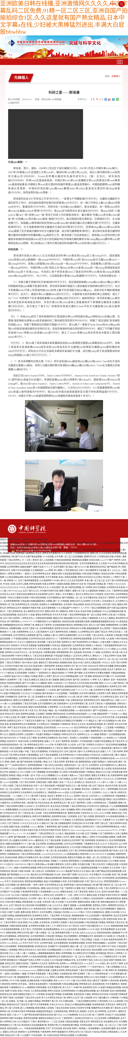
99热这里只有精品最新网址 (33, 601)
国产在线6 (113, 850)
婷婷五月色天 (67, 867)
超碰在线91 (29, 850)
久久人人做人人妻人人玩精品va (23, 953)
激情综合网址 (84, 902)
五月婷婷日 (94, 765)
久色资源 (109, 635)
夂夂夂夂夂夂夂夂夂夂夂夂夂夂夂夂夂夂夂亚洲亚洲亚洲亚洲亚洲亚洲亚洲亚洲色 (42, 563)
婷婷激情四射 (63, 652)
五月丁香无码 (75, 826)
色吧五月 (47, 717)
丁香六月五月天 (98, 864)
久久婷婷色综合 (34, 837)
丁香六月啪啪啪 (112, 967)
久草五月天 (113, 844)
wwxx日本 (49, 744)
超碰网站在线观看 (89, 867)
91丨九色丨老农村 (30, 560)
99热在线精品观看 (70, 984)
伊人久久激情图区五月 (62, 717)
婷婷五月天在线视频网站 (48, 867)
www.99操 (91, 714)
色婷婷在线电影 (28, 714)
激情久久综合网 (112, 912)
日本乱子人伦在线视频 (115, 1015)
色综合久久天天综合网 (79, 683)
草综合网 (67, 1028)
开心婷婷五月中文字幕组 (84, 953)
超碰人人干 (49, 741)
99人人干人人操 (68, 980)
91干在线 (21, 738)
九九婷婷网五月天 (86, 632)
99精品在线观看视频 (52, 878)
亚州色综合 (37, 652)
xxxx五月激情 (73, 898)
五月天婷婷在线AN (67, 755)
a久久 (5, 905)
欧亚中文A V (51, 638)
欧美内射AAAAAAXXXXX (92, 854)
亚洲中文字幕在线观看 (34, 577)
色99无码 (41, 950)
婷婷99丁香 (119, 577)
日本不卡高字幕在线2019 (91, 926)
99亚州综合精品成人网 (85, 885)
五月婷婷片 (106, 652)
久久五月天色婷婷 (75, 580)
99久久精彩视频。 (67, 1001)
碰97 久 (56, 601)
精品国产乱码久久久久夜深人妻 (80, 871)
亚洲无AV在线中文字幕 (80, 1008)
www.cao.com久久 (116, 710)
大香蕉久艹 (33, 673)
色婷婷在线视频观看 (82, 638)
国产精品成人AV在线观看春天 (95, 686)
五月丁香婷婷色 (63, 741)
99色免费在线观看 (66, 710)
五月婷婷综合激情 (36, 926)
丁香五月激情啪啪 (98, 608)
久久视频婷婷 (45, 580)
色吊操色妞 (101, 953)
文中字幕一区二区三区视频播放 (69, 556)
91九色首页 (67, 553)
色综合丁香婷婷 (54, 796)
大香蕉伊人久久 (98, 789)
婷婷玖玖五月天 (14, 608)
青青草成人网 (72, 761)
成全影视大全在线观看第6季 (34, 1025)
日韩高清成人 (113, 1032)
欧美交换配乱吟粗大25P (24, 994)
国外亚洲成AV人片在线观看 (54, 693)
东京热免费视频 (107, 929)
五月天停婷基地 (92, 758)
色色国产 (119, 731)
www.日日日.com (14, 943)
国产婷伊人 (87, 649)
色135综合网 (12, 830)
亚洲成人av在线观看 (79, 738)
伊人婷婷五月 (120, 792)
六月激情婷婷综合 (81, 553)
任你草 (89, 943)
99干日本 (83, 666)
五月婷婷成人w (36, 895)
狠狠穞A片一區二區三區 (46, 850)
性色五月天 (10, 963)
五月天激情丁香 (61, 567)
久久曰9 (17, 919)
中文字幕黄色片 (113, 984)
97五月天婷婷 (70, 902)
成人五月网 (36, 813)
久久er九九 (98, 813)
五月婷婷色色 (78, 645)
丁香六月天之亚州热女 (53, 765)
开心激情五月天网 (92, 779)
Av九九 (106, 926)
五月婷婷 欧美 (46, 943)
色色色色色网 (17, 659)
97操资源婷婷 (106, 915)
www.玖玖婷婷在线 (99, 973)
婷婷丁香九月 (53, 676)
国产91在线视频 (100, 710)
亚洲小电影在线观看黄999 (12, 844)
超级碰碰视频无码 (73, 686)
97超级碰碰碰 (110, 703)
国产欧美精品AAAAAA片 (18, 874)
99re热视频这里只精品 (69, 1025)
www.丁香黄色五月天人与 (109, 956)
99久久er (106, 662)
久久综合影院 (105, 553)
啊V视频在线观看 (56, 700)
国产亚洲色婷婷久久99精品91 (86, 642)
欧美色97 (104, 734)
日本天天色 (109, 594)
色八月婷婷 (87, 587)
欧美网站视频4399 (8, 642)
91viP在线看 (48, 556)
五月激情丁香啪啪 (44, 714)
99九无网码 (103, 867)
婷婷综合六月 (82, 659)
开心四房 (63, 772)
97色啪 (76, 950)
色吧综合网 (112, 919)
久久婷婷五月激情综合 (21, 816)
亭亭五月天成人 (115, 632)
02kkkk (77, 867)
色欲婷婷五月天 (44, 758)
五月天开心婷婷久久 (82, 655)
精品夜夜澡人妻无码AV (111, 748)
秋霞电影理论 (56, 604)
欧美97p (42, 676)
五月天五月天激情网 (73, 844)
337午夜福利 (65, 820)
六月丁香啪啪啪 (38, 772)
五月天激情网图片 (108, 909)
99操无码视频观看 (63, 560)
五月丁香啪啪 (91, 833)
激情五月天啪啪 (75, 857)
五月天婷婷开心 (118, 690)
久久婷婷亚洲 (78, 820)
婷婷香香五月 (85, 984)
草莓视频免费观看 (26, 946)
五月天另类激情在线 (88, 563)
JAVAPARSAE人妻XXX (24, 864)
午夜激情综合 (15, 987)
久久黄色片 (85, 898)
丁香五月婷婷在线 (78, 806)
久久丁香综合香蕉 (52, 840)
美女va (57, 980)
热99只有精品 (99, 587)
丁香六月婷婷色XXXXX (114, 888)
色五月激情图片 (71, 936)
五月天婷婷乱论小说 (53, 885)
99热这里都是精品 (59, 919)
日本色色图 (120, 676)
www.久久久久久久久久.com (53, 854)
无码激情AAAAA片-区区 (88, 929)
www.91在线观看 (10, 782)
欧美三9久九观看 (30, 922)
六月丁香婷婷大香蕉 (40, 820)
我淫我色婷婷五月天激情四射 (23, 724)
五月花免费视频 (60, 943)
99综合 (26, 991)
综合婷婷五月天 (35, 549)
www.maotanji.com (65, 727)
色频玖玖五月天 (14, 720)
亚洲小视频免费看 (118, 991)
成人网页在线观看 (73, 587)
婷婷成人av (12, 580)
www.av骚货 (84, 731)
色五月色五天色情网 (60, 806)
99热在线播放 (46, 980)
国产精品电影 (20, 837)
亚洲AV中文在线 (7, 956)
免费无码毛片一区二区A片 (76, 765)
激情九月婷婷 (22, 956)
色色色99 (15, 645)
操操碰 (78, 789)
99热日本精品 (83, 755)
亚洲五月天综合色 (93, 604)
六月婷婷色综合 (99, 803)
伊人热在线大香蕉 (82, 799)
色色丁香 (116, 874)
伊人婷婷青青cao (14, 621)
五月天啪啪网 (19, 878)
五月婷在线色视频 (58, 857)
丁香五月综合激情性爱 (42, 655)
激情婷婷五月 (97, 731)
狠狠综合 (121, 909)
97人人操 (11, 632)
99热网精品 (119, 727)
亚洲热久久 (79, 782)
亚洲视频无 (64, 946)
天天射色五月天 (56, 751)
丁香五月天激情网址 (39, 751)
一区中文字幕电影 (61, 758)
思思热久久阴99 (100, 905)
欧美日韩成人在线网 (44, 1008)
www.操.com (5, 703)
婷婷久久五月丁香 (75, 997)
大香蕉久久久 (39, 847)
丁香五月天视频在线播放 (90, 970)
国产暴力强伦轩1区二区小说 (108, 885)
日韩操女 (73, 632)
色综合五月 (91, 782)
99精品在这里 (112, 864)
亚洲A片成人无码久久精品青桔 (87, 662)
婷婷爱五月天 (77, 963)
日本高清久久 (108, 601)
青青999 (35, 912)
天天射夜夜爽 (86, 741)
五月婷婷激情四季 (11, 601)
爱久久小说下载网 (97, 625)
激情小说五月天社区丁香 (52, 888)
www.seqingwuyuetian (26, 970)
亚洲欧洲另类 (33, 980)
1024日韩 (101, 549)
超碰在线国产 (26, 567)
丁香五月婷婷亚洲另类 (30, 854)
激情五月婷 (50, 611)
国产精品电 (112, 567)
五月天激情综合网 (76, 881)
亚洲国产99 (53, 946)
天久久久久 (16, 731)
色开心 (21, 669)
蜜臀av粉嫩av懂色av (79, 837)
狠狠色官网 (66, 645)
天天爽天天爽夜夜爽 (36, 973)
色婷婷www (65, 963)
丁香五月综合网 (61, 1008)
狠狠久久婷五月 (10, 1032)
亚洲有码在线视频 (94, 724)
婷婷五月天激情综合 (51, 553)
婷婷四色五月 (58, 799)
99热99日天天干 (29, 649)
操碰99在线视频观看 (73, 748)
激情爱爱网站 (85, 761)
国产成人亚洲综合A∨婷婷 (85, 679)
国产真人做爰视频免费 (30, 939)
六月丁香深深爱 (80, 891)
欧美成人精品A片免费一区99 (22, 775)
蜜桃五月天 (58, 618)
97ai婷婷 (9, 837)
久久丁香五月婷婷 (56, 761)
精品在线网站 (58, 673)
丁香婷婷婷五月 (65, 638)
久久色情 (59, 902)
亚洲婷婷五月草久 (40, 915)
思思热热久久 (45, 673)
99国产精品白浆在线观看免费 (108, 871)
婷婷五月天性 (23, 932)
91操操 (23, 973)
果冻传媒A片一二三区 (47, 1021)
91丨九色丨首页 (71, 895)
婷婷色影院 (74, 861)
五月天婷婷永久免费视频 (24, 635)
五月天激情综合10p (108, 765)
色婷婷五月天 (116, 686)
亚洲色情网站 (121, 878)
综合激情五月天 (111, 1021)
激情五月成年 (66, 679)
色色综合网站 (43, 861)
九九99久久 (57, 905)
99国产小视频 (13, 912)
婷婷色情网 (41, 987)
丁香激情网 (73, 693)
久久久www (68, 796)
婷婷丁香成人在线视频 (13, 997)
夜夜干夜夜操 (115, 960)
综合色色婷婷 (97, 898)
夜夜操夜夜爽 (78, 915)
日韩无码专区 (23, 936)
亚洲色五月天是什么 (84, 1018)
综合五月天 (22, 614)
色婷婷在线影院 (14, 683)
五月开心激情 (22, 584)
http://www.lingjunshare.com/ (83, 830)
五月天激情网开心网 (47, 703)
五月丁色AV (26, 929)
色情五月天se (92, 956)
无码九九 (84, 878)
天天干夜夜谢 (51, 577)
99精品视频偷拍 (118, 673)
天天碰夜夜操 (119, 857)
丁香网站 (9, 919)
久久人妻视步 (104, 679)
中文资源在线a (33, 888)
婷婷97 (75, 1028)
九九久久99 (95, 748)
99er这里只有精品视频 (10, 693)
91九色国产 (25, 1035)
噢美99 (3, 679)
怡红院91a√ (108, 577)
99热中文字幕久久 (23, 655)
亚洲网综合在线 (107, 758)
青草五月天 (49, 895)
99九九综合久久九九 (39, 977)
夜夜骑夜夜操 (117, 926)
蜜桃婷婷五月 (54, 956)
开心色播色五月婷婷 (18, 840)
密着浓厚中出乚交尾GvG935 (113, 700)
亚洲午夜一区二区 (26, 697)
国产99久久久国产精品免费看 (28, 556)
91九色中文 (8, 864)
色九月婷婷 (105, 628)
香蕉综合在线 (66, 891)
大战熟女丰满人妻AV (110, 755)
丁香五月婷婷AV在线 (112, 655)
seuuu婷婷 (48, 570)
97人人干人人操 (85, 690)
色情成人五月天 (87, 1011)
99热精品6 (90, 772)
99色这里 (120, 936)
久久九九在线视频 (68, 929)
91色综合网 (113, 980)
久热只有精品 (64, 779)
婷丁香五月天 (118, 741)
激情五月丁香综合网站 (49, 662)
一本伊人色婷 (37, 885)
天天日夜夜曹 (44, 649)
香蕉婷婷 (27, 690)
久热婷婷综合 (108, 796)
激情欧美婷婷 (112, 625)
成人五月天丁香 (65, 649)
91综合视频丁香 (57, 587)
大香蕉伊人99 (108, 820)
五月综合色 (120, 950)
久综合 (54, 649)
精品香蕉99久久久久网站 (75, 618)
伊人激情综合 (62, 611)
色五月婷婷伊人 (120, 799)
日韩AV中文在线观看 (20, 570)
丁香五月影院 (84, 775)
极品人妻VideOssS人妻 (79, 567)
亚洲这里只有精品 (53, 994)
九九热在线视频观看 (38, 956)
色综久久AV (27, 909)
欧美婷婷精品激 (119, 553)
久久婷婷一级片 (35, 898)
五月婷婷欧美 (33, 1032)
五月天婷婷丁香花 (84, 960)
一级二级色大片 (74, 549)
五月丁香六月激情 (86, 816)
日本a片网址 (108, 950)
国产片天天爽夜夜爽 (39, 1004)
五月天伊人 (112, 1011)
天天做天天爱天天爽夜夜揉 (23, 1011)
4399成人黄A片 (59, 580)
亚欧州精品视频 (107, 902)
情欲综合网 (25, 885)
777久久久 (69, 782)
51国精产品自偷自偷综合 (57, 847)
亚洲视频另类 (98, 984)
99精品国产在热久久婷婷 (29, 960)
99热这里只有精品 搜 (96, 584)
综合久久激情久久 (110, 809)
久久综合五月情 (26, 809)
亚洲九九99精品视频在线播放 (78, 1004)
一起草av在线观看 (11, 973)
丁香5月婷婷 (117, 751)
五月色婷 (68, 604)
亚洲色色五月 (41, 946)
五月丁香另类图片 (80, 707)
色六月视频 (44, 857)
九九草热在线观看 (39, 991)
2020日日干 (67, 950)
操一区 (71, 789)
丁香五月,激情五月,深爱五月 (35, 679)
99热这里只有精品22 (63, 655)
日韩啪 (49, 601)
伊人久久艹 (67, 987)
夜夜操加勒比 (73, 854)
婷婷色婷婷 (49, 666)
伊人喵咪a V (59, 570)
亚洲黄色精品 (11, 758)
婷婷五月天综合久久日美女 (90, 577)
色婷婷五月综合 (61, 628)
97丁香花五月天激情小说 (33, 720)
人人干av (9, 867)
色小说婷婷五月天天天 (34, 611)
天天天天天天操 (60, 614)
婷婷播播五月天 (86, 936)
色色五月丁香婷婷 (106, 597)
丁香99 (33, 1021)
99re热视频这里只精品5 (101, 799)
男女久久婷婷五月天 (85, 594)
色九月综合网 (28, 905)
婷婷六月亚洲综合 (15, 820)
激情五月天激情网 (21, 700)
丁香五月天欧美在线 (23, 785)
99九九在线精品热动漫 (113, 611)
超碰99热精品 (34, 1001)
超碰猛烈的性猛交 (44, 1011)
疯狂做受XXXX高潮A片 (104, 936)
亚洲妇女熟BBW (19, 765)
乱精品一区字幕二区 (18, 1001)
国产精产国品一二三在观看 (101, 727)
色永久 (38, 553)
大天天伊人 (96, 601)
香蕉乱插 (104, 806)
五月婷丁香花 (77, 779)
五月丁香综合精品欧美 (90, 768)
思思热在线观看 (30, 1018)
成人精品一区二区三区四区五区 (97, 857)
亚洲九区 (60, 768)
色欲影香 (93, 659)
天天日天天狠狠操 (28, 645)
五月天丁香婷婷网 (19, 967)
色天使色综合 (72, 570)
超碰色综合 (31, 642)
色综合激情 (97, 950)
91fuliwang (17, 591)
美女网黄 (41, 642)
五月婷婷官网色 (36, 741)
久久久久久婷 (85, 1015)
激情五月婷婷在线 (43, 614)
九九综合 (72, 744)
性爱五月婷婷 (48, 584)
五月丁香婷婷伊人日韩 (81, 803)
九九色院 (4, 826)
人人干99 (85, 608)
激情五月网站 (22, 963)
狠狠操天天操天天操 (31, 608)
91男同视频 (102, 1001)
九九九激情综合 (59, 697)
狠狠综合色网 (47, 939)
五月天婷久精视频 (87, 693)
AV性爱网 (40, 994)
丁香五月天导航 (53, 642)
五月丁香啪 (31, 738)
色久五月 (28, 666)
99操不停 (78, 987)
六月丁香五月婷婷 (27, 782)
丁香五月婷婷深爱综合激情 (53, 731)
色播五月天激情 (61, 967)
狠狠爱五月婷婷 (16, 734)
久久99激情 (113, 861)
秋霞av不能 (24, 751)
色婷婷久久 (67, 642)
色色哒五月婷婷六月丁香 (67, 666)
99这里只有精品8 (43, 734)
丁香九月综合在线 (19, 707)
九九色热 (103, 563)
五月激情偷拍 (13, 779)
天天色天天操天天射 (14, 666)
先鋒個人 (115, 76)
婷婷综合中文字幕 (78, 628)
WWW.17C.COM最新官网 (34, 621)
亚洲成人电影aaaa (69, 775)
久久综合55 (29, 806)
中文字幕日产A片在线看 (100, 874)
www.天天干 (5, 881)
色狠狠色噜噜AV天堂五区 (48, 645)
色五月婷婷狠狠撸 (117, 840)
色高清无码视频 (115, 939)
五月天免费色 (46, 912)
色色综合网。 (6, 796)
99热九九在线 (10, 717)
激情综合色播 (43, 970)
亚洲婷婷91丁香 (14, 679)
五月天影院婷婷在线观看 (46, 779)
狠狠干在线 (38, 567)
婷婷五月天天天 (69, 734)
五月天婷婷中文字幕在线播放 (96, 673)
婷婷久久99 (89, 977)
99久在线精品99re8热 (111, 720)
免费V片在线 (11, 991)
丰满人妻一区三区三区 (94, 580)
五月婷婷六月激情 (58, 922)
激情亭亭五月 (90, 556)
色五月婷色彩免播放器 (116, 744)
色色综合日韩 (107, 573)
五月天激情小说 (12, 885)
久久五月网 (115, 867)
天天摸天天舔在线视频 (103, 847)
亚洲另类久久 (102, 840)
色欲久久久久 (95, 891)
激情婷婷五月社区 (116, 905)
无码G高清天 (72, 731)
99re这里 (37, 902)
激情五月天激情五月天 (28, 857)
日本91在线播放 (67, 809)
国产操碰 (78, 673)
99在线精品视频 (54, 950)
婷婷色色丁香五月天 (115, 922)
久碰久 (103, 963)
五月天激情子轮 (54, 987)
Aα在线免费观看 (18, 888)
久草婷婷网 (53, 707)
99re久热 (15, 895)
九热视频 (88, 997)
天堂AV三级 (27, 919)
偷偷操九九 (14, 772)
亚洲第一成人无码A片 (34, 871)
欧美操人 (83, 1028)
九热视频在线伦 (61, 1011)
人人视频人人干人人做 (23, 796)
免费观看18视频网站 (25, 553)
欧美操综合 (12, 960)
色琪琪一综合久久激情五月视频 (14, 597)
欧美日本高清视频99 (38, 984)
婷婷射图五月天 (81, 625)
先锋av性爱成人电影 (78, 669)
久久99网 (80, 833)
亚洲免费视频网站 (51, 929)
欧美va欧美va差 (12, 761)
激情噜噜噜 (28, 748)
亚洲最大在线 (9, 553)
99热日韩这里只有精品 (95, 922)
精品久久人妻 (95, 720)
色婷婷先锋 (69, 885)
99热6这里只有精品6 (91, 573)
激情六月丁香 (78, 591)
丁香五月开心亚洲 (32, 997)
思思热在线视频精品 (34, 881)
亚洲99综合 (86, 950)
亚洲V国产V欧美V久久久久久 (75, 874)
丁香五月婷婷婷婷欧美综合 (54, 813)
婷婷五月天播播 (106, 666)
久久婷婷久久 (121, 601)
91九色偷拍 (36, 693)
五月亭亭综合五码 (37, 638)
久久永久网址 (65, 707)
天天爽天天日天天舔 (12, 649)
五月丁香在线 (15, 905)
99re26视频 (25, 772)
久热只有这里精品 (35, 727)
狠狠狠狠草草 (23, 977)
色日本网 (87, 652)
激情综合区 (117, 813)
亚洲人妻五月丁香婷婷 (97, 980)
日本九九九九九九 (88, 932)
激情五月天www (100, 649)
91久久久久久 (107, 779)
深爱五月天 (84, 1021)
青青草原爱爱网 (111, 881)
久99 (30, 840)
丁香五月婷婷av (14, 560)
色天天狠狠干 (101, 977)
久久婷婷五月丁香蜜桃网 (48, 724)
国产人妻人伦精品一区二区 (42, 932)
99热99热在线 (121, 638)
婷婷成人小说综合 (93, 645)
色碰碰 (23, 980)
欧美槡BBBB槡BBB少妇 (44, 768)
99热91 (82, 912)
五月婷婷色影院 (46, 628)
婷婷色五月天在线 (100, 994)
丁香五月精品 (86, 939)
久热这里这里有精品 (72, 573)
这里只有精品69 (99, 761)
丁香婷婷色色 (51, 826)
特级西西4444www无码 (58, 792)
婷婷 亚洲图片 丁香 (81, 973)
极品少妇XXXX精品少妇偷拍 (24, 676)
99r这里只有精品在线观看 (109, 987)
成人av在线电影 (46, 560)
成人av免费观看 (27, 1008)
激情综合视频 (74, 813)
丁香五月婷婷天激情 (14, 806)
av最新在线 (38, 840)
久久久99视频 (84, 635)
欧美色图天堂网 (62, 932)
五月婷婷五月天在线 (115, 587)
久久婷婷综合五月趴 (109, 697)
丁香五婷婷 (54, 915)
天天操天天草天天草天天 (109, 895)
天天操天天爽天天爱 (49, 591)
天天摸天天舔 (60, 744)
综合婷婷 (59, 895)
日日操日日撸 (84, 864)
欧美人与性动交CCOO (58, 683)
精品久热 (77, 649)
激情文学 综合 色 (78, 584)
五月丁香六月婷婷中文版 (55, 549)
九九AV (103, 844)
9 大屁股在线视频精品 (13, 850)
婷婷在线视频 (35, 584)
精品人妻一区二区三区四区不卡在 (85, 946)
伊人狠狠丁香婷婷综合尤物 (29, 717)
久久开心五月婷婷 (78, 967)
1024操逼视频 (38, 690)
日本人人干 (51, 926)
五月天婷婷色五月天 (41, 573)
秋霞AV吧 (95, 902)
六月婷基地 (72, 816)
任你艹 (36, 785)
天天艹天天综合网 (54, 1028)
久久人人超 (34, 632)
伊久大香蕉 (8, 785)
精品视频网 (70, 833)
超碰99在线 (14, 826)
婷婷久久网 (107, 614)
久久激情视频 (37, 570)
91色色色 (63, 861)
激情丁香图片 (65, 591)
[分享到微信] (117, 99)
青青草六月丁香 (7, 604)
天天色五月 (95, 755)
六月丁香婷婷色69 (106, 833)
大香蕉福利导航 (89, 549)
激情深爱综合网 (25, 768)
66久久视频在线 (77, 758)
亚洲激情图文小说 (43, 905)
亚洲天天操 (86, 611)
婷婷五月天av (29, 618)
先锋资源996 (62, 703)
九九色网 (110, 638)
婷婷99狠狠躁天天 (60, 1032)
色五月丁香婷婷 (114, 669)
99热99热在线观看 (37, 597)
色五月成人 (64, 738)
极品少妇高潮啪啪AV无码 (55, 881)
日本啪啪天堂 (11, 697)
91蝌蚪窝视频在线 (112, 898)
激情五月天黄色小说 (100, 775)
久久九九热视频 (115, 1001)
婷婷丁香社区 (40, 796)
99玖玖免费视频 (7, 549)
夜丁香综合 (116, 1008)
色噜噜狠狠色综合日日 (13, 625)
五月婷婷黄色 (13, 567)
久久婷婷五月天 (42, 806)
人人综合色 (51, 690)
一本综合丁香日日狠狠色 (11, 748)
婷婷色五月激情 (67, 1035)
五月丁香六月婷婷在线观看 (81, 850)
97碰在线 (9, 673)
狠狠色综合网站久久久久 (50, 1018)
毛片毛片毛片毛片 (8, 738)
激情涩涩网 (57, 573)
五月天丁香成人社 (30, 628)
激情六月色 (58, 782)
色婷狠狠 (13, 950)
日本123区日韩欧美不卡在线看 (92, 570)
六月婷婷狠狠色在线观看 (39, 686)
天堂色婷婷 (37, 929)
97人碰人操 (45, 669)
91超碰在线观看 (62, 584)
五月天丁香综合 (96, 703)
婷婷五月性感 (19, 755)
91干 (86, 720)
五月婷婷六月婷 (103, 693)
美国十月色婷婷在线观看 (25, 867)
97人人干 (48, 567)
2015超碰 (96, 652)
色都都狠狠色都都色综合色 (102, 621)
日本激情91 (94, 697)
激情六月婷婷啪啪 (64, 953)
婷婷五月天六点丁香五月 (68, 926)
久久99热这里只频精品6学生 (63, 960)
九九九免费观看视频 (18, 686)
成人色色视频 (103, 991)
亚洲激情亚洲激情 (77, 943)
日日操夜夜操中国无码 (62, 625)
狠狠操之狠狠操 (32, 669)
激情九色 (94, 553)
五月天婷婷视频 (35, 967)
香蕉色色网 (11, 932)
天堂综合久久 (87, 813)
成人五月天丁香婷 (115, 963)
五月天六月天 (95, 878)
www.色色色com (109, 738)
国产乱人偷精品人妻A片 (47, 635)
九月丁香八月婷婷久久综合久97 (91, 744)
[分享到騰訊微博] (113, 99)
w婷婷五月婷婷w (14, 573)
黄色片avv (97, 655)
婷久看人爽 (117, 652)
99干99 (82, 895)
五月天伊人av (95, 796)
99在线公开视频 (99, 1032)
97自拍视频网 (95, 738)
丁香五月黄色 (53, 973)
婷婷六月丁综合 (109, 946)
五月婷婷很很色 (68, 991)
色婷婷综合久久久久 (31, 731)
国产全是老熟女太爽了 (67, 690)
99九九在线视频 (92, 915)
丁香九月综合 (97, 635)
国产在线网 (63, 826)
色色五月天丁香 (12, 1035)
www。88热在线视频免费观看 (31, 1028)
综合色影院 (63, 850)
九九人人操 (108, 792)
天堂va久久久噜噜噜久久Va (48, 775)
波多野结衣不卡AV (93, 820)
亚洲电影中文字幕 (43, 697)
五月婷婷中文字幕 (101, 690)
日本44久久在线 (101, 960)
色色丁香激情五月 (89, 888)
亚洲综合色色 (18, 881)
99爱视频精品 (32, 755)
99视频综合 (65, 724)
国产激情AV (109, 731)
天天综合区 (66, 915)
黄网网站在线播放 (80, 560)
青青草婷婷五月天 (92, 700)
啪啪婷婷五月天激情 (100, 1008)
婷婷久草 (113, 970)
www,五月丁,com (91, 963)
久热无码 (34, 604)
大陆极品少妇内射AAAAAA (65, 912)
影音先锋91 (38, 666)
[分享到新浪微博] (109, 99)
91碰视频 (24, 895)
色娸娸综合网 (66, 662)
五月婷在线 (44, 922)
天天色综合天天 (10, 813)
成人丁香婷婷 (98, 1015)
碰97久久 (58, 1015)
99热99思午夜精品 (13, 902)
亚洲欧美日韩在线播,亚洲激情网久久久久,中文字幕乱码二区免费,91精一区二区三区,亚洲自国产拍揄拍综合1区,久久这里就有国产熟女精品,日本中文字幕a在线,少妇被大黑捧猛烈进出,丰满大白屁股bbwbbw (64, 17)
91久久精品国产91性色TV (68, 608)
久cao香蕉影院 (28, 987)
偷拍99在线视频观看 (37, 707)
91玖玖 (3, 912)
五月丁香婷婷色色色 (59, 632)
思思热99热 (53, 963)
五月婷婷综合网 (18, 803)
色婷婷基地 (90, 840)
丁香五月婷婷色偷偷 (77, 614)
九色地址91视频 (81, 909)
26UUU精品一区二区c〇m (104, 1025)
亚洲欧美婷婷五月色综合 (16, 898)
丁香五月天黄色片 (13, 662)
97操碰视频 (92, 618)
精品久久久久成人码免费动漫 (109, 772)
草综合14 (111, 953)
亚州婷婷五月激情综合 (47, 738)
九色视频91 (29, 734)
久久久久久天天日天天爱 (103, 717)
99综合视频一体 (38, 1035)
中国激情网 (120, 796)
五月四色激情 (21, 673)
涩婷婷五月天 (88, 826)
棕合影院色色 (58, 686)
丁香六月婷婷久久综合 (56, 789)
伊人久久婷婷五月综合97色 (53, 997)
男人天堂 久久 (31, 710)
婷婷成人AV (121, 953)
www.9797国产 (106, 560)
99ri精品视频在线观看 (86, 991)
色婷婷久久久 (83, 734)
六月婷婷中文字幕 (28, 861)
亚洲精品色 (97, 611)
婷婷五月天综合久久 (27, 950)
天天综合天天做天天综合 (50, 830)
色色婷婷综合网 (59, 816)
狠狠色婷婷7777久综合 (107, 714)
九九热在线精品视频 (14, 577)
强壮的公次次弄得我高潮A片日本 (46, 874)
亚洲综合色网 (11, 857)
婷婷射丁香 (29, 625)
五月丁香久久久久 (31, 591)
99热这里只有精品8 (54, 936)
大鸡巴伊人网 (48, 902)
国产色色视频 (26, 761)
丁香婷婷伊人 (68, 1018)
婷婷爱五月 (74, 1011)
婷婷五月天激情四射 (41, 816)
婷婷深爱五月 (97, 1021)
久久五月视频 (100, 1018)
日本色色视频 (60, 939)
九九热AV (59, 833)
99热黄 (107, 813)
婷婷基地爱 (27, 902)
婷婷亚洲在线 (59, 714)
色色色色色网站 (104, 932)
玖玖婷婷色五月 (22, 604)
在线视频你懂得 (108, 1028)
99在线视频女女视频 (97, 669)
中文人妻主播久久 (101, 997)
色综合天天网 (111, 785)
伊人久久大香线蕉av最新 (54, 898)
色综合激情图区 (10, 669)
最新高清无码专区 (98, 567)
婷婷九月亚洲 (54, 991)
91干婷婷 (69, 673)
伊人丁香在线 (24, 813)
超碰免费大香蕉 (82, 621)
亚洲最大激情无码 (55, 864)
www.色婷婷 (5, 676)
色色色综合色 (40, 909)
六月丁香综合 (13, 823)
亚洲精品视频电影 (55, 844)
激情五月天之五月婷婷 (80, 601)
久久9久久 (25, 693)
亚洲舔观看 (68, 994)
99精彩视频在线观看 (18, 926)
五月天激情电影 (48, 608)
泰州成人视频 (17, 871)
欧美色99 (44, 632)
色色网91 (75, 741)
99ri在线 (45, 960)
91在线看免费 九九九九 (48, 891)
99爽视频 (114, 997)
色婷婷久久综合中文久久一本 (18, 652)
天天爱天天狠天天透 (28, 830)
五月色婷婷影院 (37, 936)
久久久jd (13, 768)
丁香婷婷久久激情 (72, 888)
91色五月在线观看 (76, 922)
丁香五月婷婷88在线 (117, 823)
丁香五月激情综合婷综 (86, 1001)
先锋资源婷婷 (117, 775)
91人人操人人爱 (43, 799)
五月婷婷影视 (121, 594)
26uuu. (27, 820)
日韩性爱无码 (77, 700)
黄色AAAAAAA (106, 683)
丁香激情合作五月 (91, 844)
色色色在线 (79, 994)
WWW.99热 (14, 980)
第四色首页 (100, 816)
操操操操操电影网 (46, 953)
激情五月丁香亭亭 (43, 625)
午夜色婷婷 (45, 1032)
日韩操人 (54, 861)
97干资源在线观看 (20, 638)
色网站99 (69, 799)
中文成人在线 (9, 584)
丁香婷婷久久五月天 (38, 963)
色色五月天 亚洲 (12, 714)
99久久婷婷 (81, 980)
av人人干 (87, 792)
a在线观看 (24, 826)
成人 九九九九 (113, 570)
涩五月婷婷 (41, 844)
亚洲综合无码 (101, 861)
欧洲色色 (6, 984)
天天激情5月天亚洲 (77, 919)
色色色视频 (12, 1028)
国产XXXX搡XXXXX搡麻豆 (34, 683)
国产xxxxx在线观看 (39, 700)
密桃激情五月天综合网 (34, 659)
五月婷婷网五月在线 (27, 758)
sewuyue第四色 (37, 826)
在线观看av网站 (40, 761)
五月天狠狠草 (48, 837)
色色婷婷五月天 (90, 987)
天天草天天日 (93, 806)
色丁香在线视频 (47, 785)
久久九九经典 (15, 909)
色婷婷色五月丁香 (62, 803)
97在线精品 (110, 854)
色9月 (21, 710)
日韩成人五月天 (62, 837)
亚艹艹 (8, 765)
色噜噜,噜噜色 (11, 809)
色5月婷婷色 (100, 1011)
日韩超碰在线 (13, 854)
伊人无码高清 (76, 652)
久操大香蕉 (105, 642)
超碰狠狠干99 (118, 932)
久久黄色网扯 (81, 1035)
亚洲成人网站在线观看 (68, 1021)
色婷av (59, 594)
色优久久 (66, 830)
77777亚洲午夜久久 (95, 967)
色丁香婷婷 (109, 724)
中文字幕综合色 (90, 597)
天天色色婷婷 (108, 878)
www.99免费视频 (70, 1015)
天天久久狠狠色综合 (95, 912)
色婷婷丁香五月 (81, 796)
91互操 (31, 614)
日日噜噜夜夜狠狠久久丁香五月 (48, 748)
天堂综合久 (110, 1004)
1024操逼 (94, 734)
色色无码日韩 (68, 621)
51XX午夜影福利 (116, 973)
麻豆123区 (11, 1015)
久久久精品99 (23, 1021)
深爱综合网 (112, 761)
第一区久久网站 (94, 614)
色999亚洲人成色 (30, 662)
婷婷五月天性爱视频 (74, 977)
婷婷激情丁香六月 (50, 1001)
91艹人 (20, 1015)
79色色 (110, 584)
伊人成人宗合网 (12, 1008)
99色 (67, 700)
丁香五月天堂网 (30, 703)
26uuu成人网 (73, 697)
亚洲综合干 (12, 741)
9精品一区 (52, 710)
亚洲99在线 (23, 741)
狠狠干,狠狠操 (70, 905)
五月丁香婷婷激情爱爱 (28, 580)
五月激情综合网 (72, 768)
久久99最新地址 (54, 621)
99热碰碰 (65, 601)
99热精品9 (56, 734)
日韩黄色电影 (15, 628)
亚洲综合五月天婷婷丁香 (73, 840)
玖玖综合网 (94, 560)
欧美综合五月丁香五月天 (18, 1004)
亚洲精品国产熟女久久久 (37, 587)
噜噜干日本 (14, 939)
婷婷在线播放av (100, 943)
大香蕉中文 (5, 803)
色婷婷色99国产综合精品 (11, 1018)
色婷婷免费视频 (35, 765)
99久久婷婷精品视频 (69, 676)
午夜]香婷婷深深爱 (29, 891)
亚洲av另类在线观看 (68, 577)
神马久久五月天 (78, 724)
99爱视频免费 (55, 984)
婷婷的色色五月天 (35, 744)
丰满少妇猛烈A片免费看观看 (60, 909)
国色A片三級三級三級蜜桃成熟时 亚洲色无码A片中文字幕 (68, 823)
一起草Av (27, 573)
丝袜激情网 (17, 703)
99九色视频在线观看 (115, 816)
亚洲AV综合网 (108, 891)
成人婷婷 (84, 697)
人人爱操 (97, 809)
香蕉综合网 (25, 912)
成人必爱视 (106, 768)
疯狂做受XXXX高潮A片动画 (19, 847)
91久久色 (75, 932)
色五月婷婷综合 (81, 727)
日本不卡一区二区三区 (108, 659)
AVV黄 (105, 970)
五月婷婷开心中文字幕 (25, 799)
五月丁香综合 (98, 785)
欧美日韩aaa (40, 864)
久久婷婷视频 (21, 549)
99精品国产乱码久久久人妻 (68, 785)
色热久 (86, 748)
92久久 (22, 587)
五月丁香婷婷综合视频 (113, 707)
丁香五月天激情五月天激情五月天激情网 (64, 720)
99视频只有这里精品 (102, 741)
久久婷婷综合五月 (91, 751)
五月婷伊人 (97, 792)
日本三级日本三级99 (73, 751)
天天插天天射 (69, 659)
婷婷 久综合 (74, 611)
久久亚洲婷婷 (76, 792)
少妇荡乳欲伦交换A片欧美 (109, 556)
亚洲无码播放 (52, 772)
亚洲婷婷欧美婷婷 (42, 919)
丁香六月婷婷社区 (14, 611)
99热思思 (99, 594)
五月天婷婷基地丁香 (78, 703)
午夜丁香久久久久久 (94, 881)
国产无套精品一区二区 (72, 597)
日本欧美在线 (66, 973)
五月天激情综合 (54, 597)
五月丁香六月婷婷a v (12, 618)
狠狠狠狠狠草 (93, 628)
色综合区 (86, 789)
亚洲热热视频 (98, 1004)
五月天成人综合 (109, 604)
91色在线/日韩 (95, 707)
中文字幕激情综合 (60, 669)
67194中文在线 (27, 779)
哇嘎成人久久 (104, 591)
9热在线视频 (78, 604)
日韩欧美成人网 (7, 556)
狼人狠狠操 (54, 679)
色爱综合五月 (6, 994)
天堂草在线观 (86, 1025)
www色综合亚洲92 (83, 710)
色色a (19, 991)
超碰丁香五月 (101, 632)
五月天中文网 (99, 638)
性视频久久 (44, 604)
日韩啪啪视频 (113, 1018)
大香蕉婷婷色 (22, 632)
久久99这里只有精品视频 (81, 847)
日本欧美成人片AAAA (55, 871)
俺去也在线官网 (101, 850)
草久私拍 (43, 710)
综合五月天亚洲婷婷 (82, 717)
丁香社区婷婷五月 (46, 833)
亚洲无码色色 (50, 727)
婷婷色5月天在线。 (19, 984)
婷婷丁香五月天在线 (16, 727)
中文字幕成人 (69, 594)
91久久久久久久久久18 (30, 823)
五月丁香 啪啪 (85, 676)
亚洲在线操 (48, 967)
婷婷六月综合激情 (84, 809)
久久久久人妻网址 (107, 618)
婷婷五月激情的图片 (68, 635)
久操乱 (88, 994)
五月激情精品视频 (117, 734)
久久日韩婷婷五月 (116, 977)
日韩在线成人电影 (44, 782)
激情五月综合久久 (53, 659)
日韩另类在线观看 (44, 618)
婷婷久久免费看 (57, 977)
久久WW (21, 642)
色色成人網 (86, 785)
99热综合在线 (53, 1035)
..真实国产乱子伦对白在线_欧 (39, 803)
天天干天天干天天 (31, 943)
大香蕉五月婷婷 (57, 970)
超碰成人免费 (115, 837)
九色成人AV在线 (100, 939)
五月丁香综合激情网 (48, 755)
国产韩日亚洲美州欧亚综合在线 (39, 1015)
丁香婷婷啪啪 (112, 789)
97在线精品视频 (87, 861)
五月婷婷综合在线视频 (76, 714)
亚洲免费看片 (94, 1028)
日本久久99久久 (56, 1004)
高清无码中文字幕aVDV (103, 676)
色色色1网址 (73, 939)
